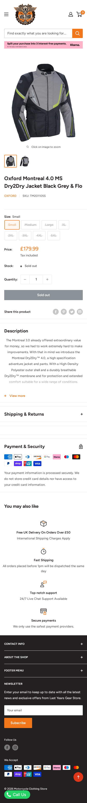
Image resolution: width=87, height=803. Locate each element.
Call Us (19, 794)
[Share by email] (80, 312)
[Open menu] (6, 14)
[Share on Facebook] (56, 312)
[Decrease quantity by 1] (24, 279)
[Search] (77, 33)
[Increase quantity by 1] (47, 279)
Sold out (43, 295)
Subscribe (18, 723)
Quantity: (11, 279)
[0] (79, 14)
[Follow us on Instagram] (15, 747)
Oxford (10, 196)
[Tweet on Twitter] (72, 312)
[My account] (71, 14)
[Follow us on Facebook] (7, 747)
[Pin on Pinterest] (64, 312)
